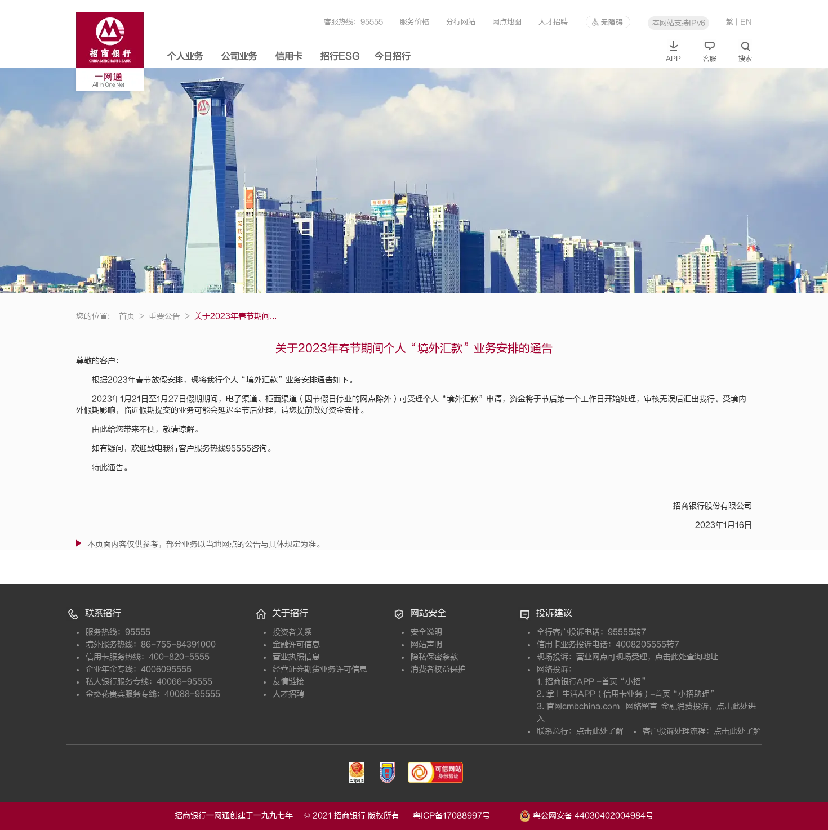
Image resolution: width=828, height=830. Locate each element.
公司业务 (239, 56)
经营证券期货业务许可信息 (320, 669)
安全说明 (426, 632)
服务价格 (414, 21)
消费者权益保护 (438, 669)
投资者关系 (292, 632)
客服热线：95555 (353, 21)
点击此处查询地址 (686, 657)
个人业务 (185, 56)
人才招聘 (553, 21)
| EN (744, 21)
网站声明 (426, 644)
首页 (131, 316)
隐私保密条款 (434, 657)
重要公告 (169, 316)
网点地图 (507, 21)
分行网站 (460, 21)
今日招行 (393, 56)
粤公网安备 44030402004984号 (592, 815)
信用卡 (288, 56)
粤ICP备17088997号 (465, 815)
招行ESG (340, 56)
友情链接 (288, 681)
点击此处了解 (600, 731)
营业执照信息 (296, 657)
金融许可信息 (296, 644)
